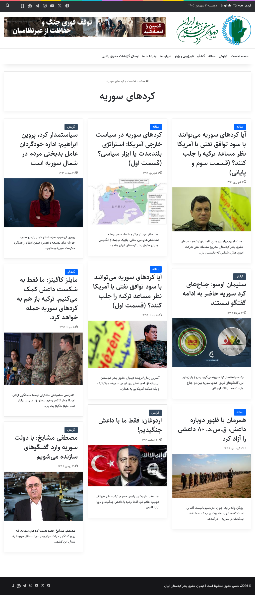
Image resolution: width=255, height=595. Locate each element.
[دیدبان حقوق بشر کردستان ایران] (214, 30)
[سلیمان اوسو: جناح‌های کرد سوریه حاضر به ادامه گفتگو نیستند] (211, 342)
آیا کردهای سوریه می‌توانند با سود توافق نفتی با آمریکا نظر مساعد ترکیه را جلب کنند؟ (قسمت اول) (127, 291)
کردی (248, 5)
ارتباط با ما (149, 56)
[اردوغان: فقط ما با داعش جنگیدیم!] (127, 465)
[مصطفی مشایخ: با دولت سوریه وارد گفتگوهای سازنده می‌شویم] (43, 496)
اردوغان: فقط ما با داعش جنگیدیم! (130, 425)
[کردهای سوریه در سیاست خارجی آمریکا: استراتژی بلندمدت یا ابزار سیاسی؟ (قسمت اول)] (127, 201)
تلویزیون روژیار (184, 56)
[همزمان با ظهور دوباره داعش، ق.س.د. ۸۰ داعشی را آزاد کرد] (211, 476)
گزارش (223, 56)
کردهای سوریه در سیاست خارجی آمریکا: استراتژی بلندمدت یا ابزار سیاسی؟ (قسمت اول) (129, 148)
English (226, 5)
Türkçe (238, 5)
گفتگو (201, 56)
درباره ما (165, 56)
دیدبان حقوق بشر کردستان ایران (184, 586)
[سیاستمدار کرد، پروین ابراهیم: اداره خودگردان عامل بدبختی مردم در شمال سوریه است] (43, 202)
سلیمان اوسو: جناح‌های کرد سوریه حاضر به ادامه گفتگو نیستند (214, 293)
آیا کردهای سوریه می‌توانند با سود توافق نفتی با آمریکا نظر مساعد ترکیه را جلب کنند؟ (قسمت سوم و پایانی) (211, 153)
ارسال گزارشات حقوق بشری (120, 56)
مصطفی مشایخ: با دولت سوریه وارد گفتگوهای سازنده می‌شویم (46, 447)
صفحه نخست (240, 56)
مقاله (211, 56)
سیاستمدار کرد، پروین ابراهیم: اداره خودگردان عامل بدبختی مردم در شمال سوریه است (48, 148)
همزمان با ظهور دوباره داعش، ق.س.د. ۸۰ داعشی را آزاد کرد (212, 429)
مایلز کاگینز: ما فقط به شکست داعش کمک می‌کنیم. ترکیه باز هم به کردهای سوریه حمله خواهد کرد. (47, 299)
